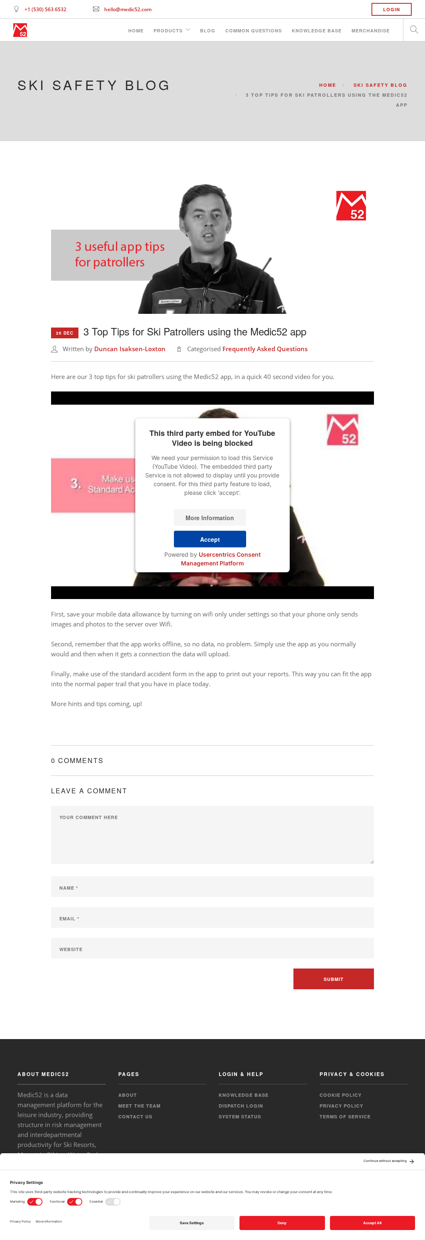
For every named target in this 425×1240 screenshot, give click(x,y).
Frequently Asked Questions (265, 349)
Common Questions (253, 30)
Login (391, 9)
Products (168, 30)
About (127, 1095)
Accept (210, 539)
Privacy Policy (341, 1106)
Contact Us (135, 1116)
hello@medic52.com (127, 9)
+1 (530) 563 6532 (45, 9)
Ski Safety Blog (381, 85)
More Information (210, 517)
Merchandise (371, 30)
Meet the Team (139, 1106)
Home (136, 30)
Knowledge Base (317, 30)
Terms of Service (345, 1116)
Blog (207, 30)
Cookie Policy (340, 1095)
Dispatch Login (241, 1106)
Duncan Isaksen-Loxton (130, 349)
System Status (240, 1116)
